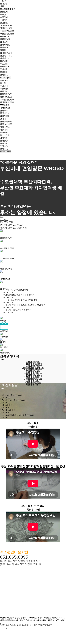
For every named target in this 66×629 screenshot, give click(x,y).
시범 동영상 (5, 58)
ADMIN (10, 628)
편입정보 (4, 91)
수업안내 (4, 17)
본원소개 (4, 80)
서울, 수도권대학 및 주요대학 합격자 (21, 300)
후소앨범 (4, 64)
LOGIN (3, 628)
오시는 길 (4, 146)
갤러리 (3, 119)
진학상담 (4, 3)
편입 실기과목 (6, 55)
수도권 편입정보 (7, 31)
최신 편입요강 (6, 28)
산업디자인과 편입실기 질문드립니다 (18, 415)
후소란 (3, 14)
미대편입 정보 (6, 25)
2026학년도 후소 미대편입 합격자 (20, 295)
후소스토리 (5, 66)
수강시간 (4, 20)
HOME (3, 1)
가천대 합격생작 (33, 385)
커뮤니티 (4, 130)
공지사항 (4, 69)
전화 (2, 6)
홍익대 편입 (7, 405)
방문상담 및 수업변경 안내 (17, 290)
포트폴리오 (5, 36)
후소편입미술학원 (7, 9)
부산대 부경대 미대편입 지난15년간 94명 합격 (25, 305)
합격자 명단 (5, 45)
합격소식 (4, 110)
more (2, 359)
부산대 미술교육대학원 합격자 (19, 310)
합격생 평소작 (6, 53)
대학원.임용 (5, 39)
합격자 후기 (5, 47)
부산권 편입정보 (7, 34)
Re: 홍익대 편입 (9, 410)
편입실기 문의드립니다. (12, 395)
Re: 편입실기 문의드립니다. (14, 400)
